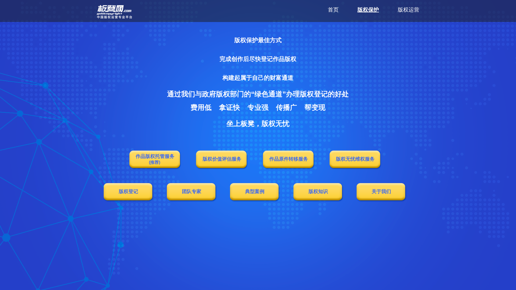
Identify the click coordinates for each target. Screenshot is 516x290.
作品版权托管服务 (155, 159)
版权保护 (368, 10)
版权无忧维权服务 (355, 159)
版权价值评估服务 (222, 159)
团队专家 (191, 191)
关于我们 (381, 191)
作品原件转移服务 (288, 159)
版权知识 (318, 191)
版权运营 (408, 10)
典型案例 (254, 191)
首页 (333, 10)
